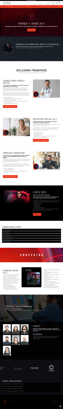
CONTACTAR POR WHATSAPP (10, 176)
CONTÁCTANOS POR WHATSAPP (41, 140)
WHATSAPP (37, 214)
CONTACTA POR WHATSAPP (10, 106)
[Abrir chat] (60, 406)
